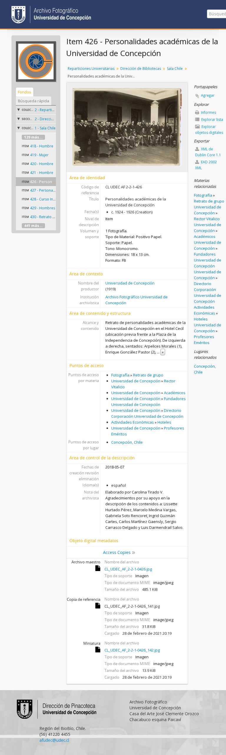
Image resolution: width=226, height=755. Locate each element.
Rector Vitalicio (207, 218)
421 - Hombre (41, 172)
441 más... (33, 225)
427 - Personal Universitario (53, 190)
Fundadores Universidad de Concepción (207, 260)
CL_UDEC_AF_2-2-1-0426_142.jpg (132, 650)
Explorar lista (211, 119)
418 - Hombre (41, 146)
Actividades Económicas (132, 422)
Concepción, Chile (127, 442)
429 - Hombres (42, 207)
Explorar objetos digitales (209, 129)
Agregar (208, 95)
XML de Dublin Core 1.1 (208, 152)
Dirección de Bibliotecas (140, 68)
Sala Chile (175, 68)
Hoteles (164, 422)
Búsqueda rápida (33, 100)
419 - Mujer (39, 154)
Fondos (24, 92)
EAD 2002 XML (206, 164)
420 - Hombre (41, 163)
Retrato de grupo (148, 375)
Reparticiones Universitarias (91, 68)
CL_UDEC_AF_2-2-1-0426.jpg (128, 569)
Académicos (174, 392)
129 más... (33, 137)
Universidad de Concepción (129, 283)
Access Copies (117, 552)
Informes (208, 112)
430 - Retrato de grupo (49, 216)
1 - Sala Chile (45, 128)
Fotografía (120, 375)
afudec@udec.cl (54, 740)
